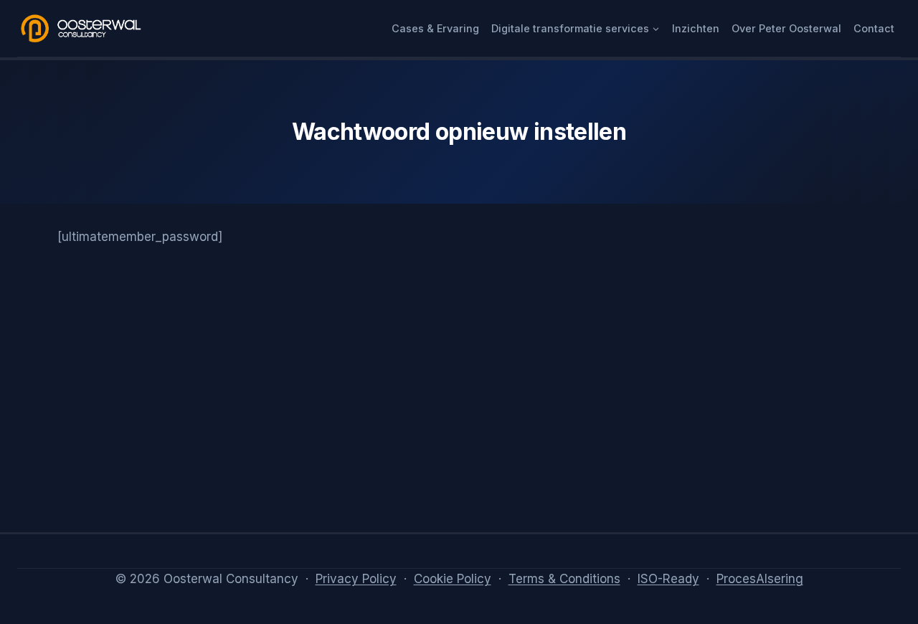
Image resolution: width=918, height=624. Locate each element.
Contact (873, 28)
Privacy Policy (356, 579)
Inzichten (695, 28)
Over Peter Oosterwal (786, 28)
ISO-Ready (668, 579)
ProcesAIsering (759, 579)
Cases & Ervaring (435, 28)
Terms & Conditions (564, 579)
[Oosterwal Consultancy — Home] (81, 28)
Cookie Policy (452, 579)
